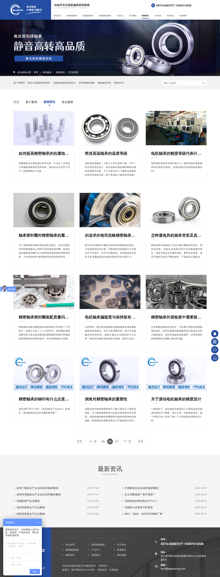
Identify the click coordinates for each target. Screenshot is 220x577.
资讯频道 (47, 72)
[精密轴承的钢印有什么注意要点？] (43, 374)
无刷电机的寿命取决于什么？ (141, 501)
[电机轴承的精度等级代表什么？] (176, 128)
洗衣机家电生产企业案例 (31, 507)
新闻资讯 (145, 15)
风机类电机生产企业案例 (31, 514)
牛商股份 (113, 569)
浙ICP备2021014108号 (83, 569)
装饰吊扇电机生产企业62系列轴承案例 (39, 494)
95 (103, 441)
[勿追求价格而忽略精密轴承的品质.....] (110, 210)
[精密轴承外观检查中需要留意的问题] (176, 292)
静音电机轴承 (72, 15)
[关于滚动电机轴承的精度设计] (176, 374)
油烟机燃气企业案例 (28, 501)
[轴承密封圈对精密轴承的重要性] (43, 210)
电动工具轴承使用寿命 (39, 82)
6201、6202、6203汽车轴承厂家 (143, 514)
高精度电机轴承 (105, 15)
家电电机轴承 (72, 549)
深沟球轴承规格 (87, 82)
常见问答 (73, 72)
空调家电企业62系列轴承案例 (141, 488)
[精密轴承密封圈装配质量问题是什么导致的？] (43, 292)
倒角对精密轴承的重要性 (106, 399)
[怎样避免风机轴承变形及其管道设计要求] (176, 210)
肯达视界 (183, 15)
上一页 (93, 441)
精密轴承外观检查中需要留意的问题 (176, 317)
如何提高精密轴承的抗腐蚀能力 (44, 153)
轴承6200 (119, 82)
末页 (140, 441)
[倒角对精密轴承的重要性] (110, 374)
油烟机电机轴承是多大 (64, 82)
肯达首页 (57, 15)
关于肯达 (158, 15)
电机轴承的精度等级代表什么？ (176, 153)
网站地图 (121, 554)
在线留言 (95, 554)
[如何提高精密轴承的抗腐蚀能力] (43, 128)
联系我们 (170, 15)
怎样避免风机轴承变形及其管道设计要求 (176, 235)
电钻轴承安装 (104, 82)
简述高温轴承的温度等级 (106, 153)
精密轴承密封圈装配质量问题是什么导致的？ (44, 317)
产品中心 (120, 15)
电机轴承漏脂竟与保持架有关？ (110, 317)
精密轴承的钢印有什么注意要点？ (44, 399)
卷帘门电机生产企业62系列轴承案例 (37, 488)
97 (116, 441)
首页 (36, 72)
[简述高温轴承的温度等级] (110, 128)
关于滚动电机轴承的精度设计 (176, 399)
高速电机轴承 (88, 15)
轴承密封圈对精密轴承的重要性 (44, 235)
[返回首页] (214, 357)
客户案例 (132, 15)
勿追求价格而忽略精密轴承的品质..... (110, 235)
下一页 (127, 441)
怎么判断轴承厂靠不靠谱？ (139, 494)
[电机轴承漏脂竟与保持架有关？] (110, 292)
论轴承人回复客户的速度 (138, 507)
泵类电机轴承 (98, 544)
